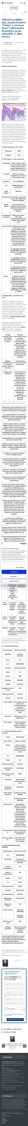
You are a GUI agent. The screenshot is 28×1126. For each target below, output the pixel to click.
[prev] (3, 1046)
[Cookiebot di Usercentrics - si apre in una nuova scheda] (20, 544)
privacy (9, 1015)
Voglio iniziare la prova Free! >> (15, 1019)
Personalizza (13, 576)
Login (22, 3)
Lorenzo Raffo (8, 44)
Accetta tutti (14, 571)
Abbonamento (8, 42)
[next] (24, 1046)
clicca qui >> (17, 955)
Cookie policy (15, 1113)
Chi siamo (4, 1118)
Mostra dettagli (20, 567)
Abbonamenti (4, 1119)
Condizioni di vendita (6, 1115)
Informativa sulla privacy (7, 1113)
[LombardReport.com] (7, 3)
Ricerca (3, 1122)
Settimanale (4, 1123)
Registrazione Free (5, 1120)
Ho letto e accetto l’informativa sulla (13, 1015)
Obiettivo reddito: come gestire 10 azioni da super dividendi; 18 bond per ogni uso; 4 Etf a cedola (12, 1045)
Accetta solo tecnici (14, 581)
